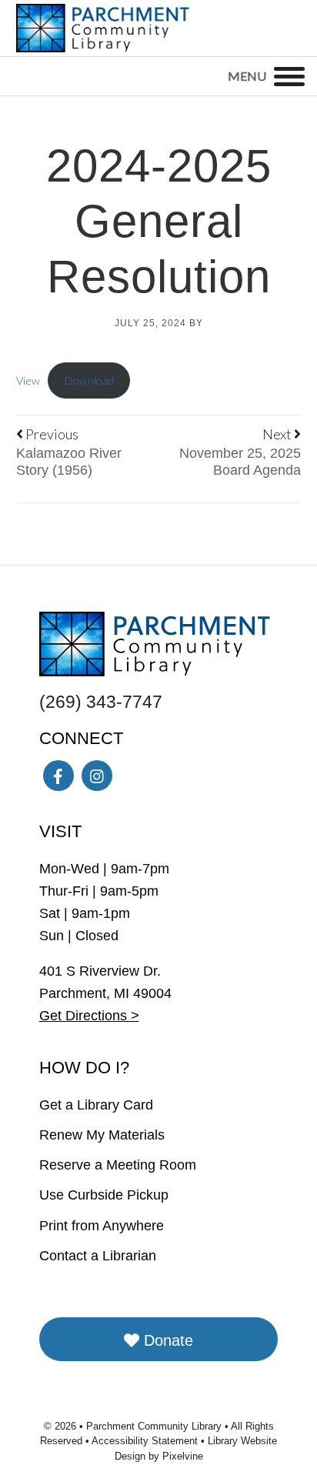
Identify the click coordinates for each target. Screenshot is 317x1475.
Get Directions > (89, 1015)
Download (89, 380)
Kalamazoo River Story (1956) (69, 462)
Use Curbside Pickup (104, 1195)
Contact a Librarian (97, 1255)
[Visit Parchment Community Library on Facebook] (58, 775)
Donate (166, 1340)
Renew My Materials (102, 1135)
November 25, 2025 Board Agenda (240, 462)
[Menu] (289, 76)
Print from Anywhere (101, 1225)
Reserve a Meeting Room (117, 1165)
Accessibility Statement (146, 1441)
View (28, 380)
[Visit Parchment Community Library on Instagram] (97, 775)
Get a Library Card (96, 1105)
